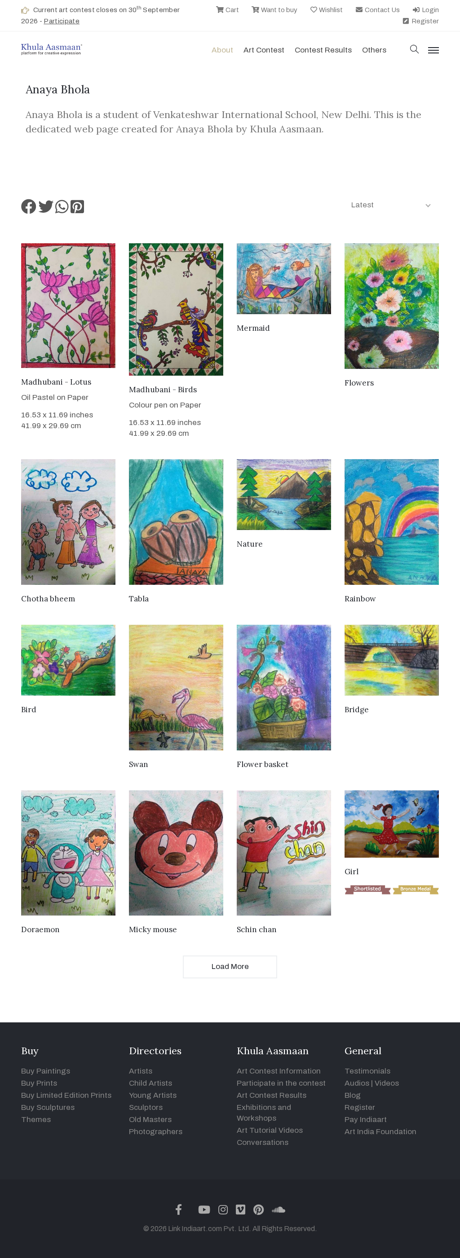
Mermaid (253, 328)
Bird (28, 709)
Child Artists (150, 1083)
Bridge (357, 709)
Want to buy (278, 9)
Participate (62, 21)
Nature (250, 544)
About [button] (222, 50)
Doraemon (40, 929)
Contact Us (381, 9)
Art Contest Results (271, 1095)
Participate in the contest (281, 1083)
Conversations (262, 1142)
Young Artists (153, 1095)
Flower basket (262, 764)
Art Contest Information (279, 1071)
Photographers (155, 1131)
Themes (36, 1119)
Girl (351, 872)
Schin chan (257, 929)
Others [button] (374, 50)
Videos (387, 1083)
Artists (140, 1071)
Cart (231, 9)
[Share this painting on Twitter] (45, 210)
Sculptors (146, 1107)
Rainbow (360, 599)
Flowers (359, 383)
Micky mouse (153, 929)
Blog (353, 1095)
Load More (230, 966)
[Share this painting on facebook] (28, 210)
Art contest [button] (263, 50)
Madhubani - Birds (163, 389)
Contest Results (323, 50)
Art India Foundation (380, 1131)
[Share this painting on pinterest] (77, 210)
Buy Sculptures (48, 1107)
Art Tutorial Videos (270, 1130)
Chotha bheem (48, 599)
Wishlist (330, 9)
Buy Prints (39, 1083)
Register (424, 21)
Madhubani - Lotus (56, 382)
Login (429, 9)
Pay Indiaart (366, 1119)
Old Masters (150, 1119)
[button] (414, 50)
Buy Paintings (45, 1071)
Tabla (139, 599)
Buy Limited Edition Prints (66, 1095)
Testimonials (367, 1071)
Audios (357, 1083)
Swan (138, 764)
